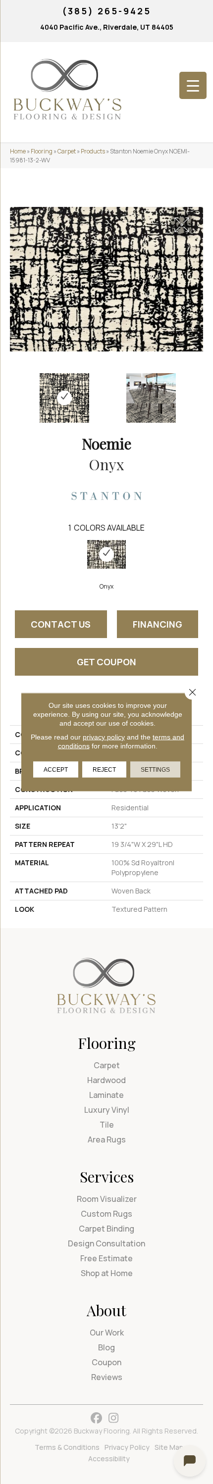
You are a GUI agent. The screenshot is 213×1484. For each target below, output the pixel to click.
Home (18, 151)
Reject (104, 769)
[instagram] (113, 1418)
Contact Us (61, 624)
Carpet (66, 151)
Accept (56, 769)
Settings (155, 769)
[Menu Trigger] (193, 85)
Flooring (42, 151)
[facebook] (96, 1418)
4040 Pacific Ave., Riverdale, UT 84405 (106, 27)
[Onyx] (106, 555)
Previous (15, 393)
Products (93, 151)
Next (198, 393)
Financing (157, 624)
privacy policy (104, 737)
